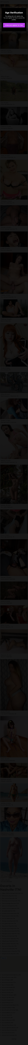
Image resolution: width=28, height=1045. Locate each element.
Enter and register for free (14, 25)
